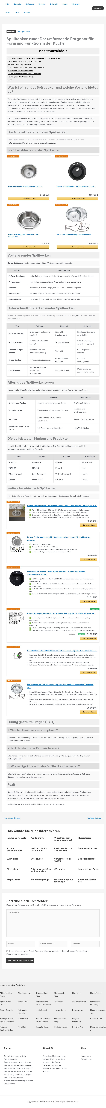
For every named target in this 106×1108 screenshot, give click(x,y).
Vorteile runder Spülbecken (19, 64)
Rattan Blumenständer (14, 849)
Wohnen (26, 12)
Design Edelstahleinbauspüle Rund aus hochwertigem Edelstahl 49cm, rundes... (58, 538)
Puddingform (37, 838)
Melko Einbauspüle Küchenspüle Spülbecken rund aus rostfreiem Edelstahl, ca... (60, 686)
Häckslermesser (61, 1027)
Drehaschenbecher (87, 848)
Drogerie (42, 4)
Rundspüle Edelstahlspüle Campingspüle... (25, 186)
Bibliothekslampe (87, 858)
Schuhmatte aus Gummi (62, 859)
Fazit (10, 80)
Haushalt (75, 4)
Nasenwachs (23, 1018)
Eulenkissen (12, 858)
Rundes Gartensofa (16, 838)
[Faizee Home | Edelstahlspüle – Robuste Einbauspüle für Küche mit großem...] (17, 618)
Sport (8, 12)
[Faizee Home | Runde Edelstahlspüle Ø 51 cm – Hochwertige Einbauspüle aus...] (17, 512)
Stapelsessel (13, 879)
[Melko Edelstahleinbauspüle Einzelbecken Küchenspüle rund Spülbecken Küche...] (77, 220)
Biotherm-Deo (96, 1018)
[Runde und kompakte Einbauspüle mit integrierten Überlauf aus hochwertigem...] (29, 220)
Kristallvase (37, 858)
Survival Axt (77, 1027)
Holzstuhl (76, 993)
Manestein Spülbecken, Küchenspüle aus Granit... (76, 186)
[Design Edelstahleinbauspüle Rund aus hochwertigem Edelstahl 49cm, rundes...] (17, 544)
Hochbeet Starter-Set (87, 880)
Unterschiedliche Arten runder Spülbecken (26, 67)
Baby (7, 4)
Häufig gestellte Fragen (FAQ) (20, 77)
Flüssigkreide (84, 838)
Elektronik (53, 4)
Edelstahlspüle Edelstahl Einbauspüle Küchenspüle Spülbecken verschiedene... (62, 651)
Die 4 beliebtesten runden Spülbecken (24, 61)
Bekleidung (30, 4)
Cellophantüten (79, 1001)
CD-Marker (60, 869)
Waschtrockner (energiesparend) (63, 839)
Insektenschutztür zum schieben (63, 849)
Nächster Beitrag (95, 818)
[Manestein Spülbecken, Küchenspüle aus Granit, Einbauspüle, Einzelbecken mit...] (77, 171)
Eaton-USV (23, 1001)
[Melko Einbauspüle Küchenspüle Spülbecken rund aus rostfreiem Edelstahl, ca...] (17, 691)
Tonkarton (58, 1001)
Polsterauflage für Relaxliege (63, 880)
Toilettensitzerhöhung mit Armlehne (41, 870)
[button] (98, 8)
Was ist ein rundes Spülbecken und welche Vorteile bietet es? (34, 58)
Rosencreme (77, 1010)
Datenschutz (86, 1059)
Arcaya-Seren (60, 1010)
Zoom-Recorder (6, 1010)
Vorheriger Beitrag (11, 818)
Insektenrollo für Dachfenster (39, 849)
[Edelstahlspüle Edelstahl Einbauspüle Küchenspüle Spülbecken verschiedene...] (17, 655)
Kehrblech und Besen (88, 869)
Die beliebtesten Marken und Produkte (24, 73)
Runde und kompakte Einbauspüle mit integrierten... (23, 236)
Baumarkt (17, 4)
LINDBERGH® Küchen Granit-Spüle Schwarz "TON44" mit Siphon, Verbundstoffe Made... (56, 573)
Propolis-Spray (42, 1027)
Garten (64, 4)
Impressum (86, 1056)
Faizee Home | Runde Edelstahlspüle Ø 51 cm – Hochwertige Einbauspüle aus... (62, 505)
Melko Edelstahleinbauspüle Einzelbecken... (74, 235)
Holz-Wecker (95, 993)
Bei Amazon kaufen (29, 198)
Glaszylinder (13, 869)
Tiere (17, 12)
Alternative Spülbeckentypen (20, 70)
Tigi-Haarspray (24, 993)
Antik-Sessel (41, 1010)
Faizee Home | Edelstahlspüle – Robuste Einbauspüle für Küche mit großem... (61, 613)
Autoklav (22, 1027)
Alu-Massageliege (40, 879)
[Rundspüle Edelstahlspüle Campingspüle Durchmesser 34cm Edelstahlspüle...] (29, 171)
